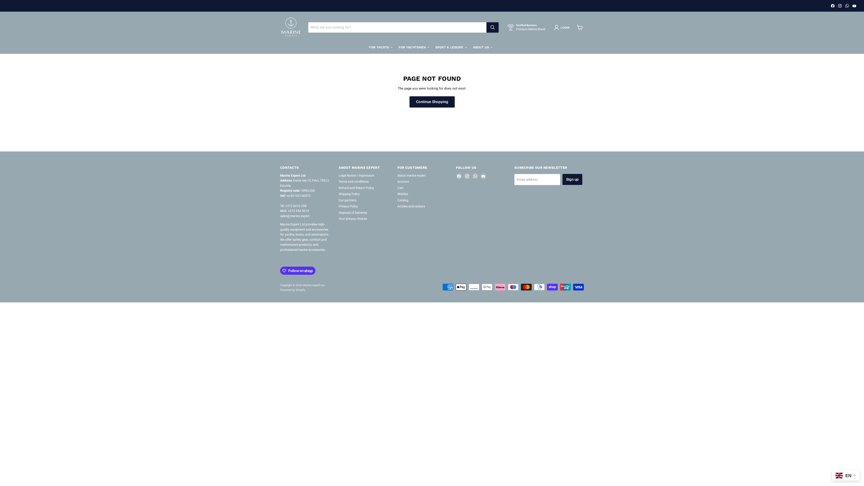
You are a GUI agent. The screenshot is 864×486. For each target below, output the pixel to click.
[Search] (492, 27)
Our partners (347, 200)
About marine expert (411, 175)
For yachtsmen (413, 47)
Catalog (402, 200)
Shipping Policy (349, 194)
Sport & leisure (449, 47)
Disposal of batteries (353, 212)
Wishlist (402, 194)
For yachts (379, 47)
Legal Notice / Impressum (356, 175)
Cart (400, 188)
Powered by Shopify (292, 290)
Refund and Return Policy (356, 188)
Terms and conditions (354, 181)
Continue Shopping (432, 101)
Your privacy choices (353, 218)
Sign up (572, 179)
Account (403, 181)
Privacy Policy (348, 206)
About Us (481, 47)
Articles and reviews (411, 206)
